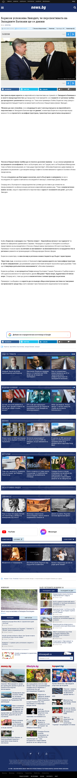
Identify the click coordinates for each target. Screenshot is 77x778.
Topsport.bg (28, 773)
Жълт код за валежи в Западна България (17, 611)
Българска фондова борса (46, 1)
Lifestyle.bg (20, 773)
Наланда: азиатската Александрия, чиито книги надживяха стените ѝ (38, 515)
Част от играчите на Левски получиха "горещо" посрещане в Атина (63, 720)
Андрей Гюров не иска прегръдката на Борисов (12, 372)
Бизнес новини (16, 1)
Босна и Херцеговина (40, 28)
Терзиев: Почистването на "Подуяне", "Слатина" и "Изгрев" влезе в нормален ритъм (18, 629)
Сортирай (17, 539)
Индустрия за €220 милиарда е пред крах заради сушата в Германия (14, 439)
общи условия (23, 776)
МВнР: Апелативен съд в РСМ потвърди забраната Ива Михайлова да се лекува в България (62, 634)
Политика (51, 28)
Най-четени (28, 617)
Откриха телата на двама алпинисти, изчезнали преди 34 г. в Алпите (64, 618)
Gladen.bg (37, 773)
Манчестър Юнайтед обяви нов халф (69, 701)
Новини (9, 1)
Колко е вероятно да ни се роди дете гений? (61, 563)
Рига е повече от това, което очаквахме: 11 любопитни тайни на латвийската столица (38, 474)
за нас (42, 776)
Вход (73, 1)
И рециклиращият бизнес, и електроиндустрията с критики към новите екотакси (11, 737)
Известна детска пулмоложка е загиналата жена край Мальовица (64, 625)
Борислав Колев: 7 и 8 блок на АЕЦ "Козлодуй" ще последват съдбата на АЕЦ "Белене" (64, 610)
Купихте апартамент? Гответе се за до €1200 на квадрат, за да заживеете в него (37, 440)
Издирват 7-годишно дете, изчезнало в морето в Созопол (17, 643)
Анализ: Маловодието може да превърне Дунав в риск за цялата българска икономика (12, 686)
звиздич (37, 346)
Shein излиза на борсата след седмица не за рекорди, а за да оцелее (12, 723)
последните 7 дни (49, 590)
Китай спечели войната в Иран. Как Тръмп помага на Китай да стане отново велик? (13, 407)
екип (56, 776)
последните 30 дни (67, 590)
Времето (3, 613)
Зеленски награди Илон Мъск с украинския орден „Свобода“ (18, 622)
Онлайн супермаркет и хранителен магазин (26, 654)
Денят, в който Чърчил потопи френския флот (60, 514)
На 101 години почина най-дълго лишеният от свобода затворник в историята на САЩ (64, 603)
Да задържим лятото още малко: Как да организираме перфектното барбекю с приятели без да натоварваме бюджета (38, 687)
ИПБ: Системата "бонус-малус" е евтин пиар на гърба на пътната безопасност (60, 407)
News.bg (4, 773)
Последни (10, 617)
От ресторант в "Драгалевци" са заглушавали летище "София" (63, 641)
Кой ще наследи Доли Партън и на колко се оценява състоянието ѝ (38, 712)
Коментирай (68, 539)
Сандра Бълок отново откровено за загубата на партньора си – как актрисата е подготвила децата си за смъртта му (61, 474)
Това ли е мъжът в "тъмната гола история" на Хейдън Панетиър (13, 473)
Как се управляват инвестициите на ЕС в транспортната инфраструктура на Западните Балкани (60, 374)
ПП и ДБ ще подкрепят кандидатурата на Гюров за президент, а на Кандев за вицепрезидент (38, 407)
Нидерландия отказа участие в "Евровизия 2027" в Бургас (63, 594)
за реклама (34, 776)
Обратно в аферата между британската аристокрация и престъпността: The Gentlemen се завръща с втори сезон (38, 700)
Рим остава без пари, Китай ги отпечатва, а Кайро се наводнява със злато (13, 515)
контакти (49, 776)
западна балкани (29, 346)
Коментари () (70, 28)
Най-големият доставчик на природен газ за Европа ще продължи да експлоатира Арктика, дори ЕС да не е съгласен (12, 711)
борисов (6, 346)
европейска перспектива (17, 346)
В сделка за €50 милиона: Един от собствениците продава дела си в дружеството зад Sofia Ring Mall (62, 441)
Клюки (22, 1)
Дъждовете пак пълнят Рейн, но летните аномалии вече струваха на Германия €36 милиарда (13, 697)
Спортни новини (31, 1)
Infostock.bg (45, 773)
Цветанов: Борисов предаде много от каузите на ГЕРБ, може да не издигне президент (38, 374)
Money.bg (11, 773)
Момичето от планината (12, 562)
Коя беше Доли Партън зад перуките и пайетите (37, 563)
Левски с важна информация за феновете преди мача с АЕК (64, 692)
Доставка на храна (38, 1)
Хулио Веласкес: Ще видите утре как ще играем (63, 684)
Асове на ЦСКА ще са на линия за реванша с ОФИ (69, 710)
